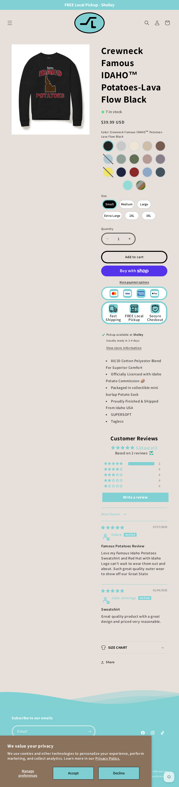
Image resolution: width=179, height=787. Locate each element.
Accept (73, 773)
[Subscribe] (89, 731)
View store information (123, 348)
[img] (112, 527)
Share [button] (110, 662)
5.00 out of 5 (146, 447)
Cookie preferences (155, 776)
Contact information (154, 771)
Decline (119, 773)
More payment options (134, 282)
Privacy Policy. (107, 758)
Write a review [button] (135, 497)
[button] (10, 23)
